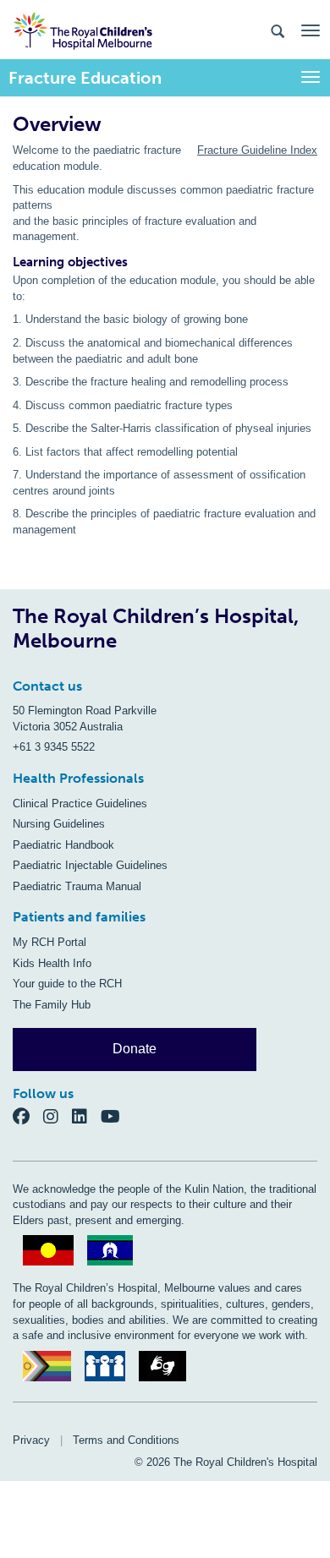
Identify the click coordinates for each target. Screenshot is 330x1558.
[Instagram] (57, 1115)
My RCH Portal (49, 942)
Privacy (31, 1440)
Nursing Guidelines (59, 823)
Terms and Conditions (126, 1440)
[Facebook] (28, 1115)
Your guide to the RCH (67, 983)
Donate (135, 1048)
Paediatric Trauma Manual (77, 886)
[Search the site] (277, 30)
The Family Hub (52, 1004)
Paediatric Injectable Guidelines (90, 865)
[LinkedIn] (86, 1115)
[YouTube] (115, 1115)
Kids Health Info (52, 963)
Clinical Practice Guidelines (80, 803)
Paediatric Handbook (63, 845)
